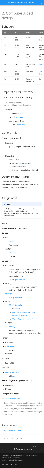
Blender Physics (12, 372)
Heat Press (20, 125)
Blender (8, 294)
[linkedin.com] (15, 464)
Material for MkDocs (16, 460)
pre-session (20, 280)
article (17, 309)
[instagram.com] (3, 464)
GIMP (11, 241)
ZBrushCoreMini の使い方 (22, 319)
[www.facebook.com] (7, 464)
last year (19, 117)
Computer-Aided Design (12, 430)
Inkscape (12, 252)
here (13, 376)
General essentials (13, 398)
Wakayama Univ (15, 297)
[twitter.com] (11, 464)
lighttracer (9, 346)
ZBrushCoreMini (15, 305)
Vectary (12, 326)
